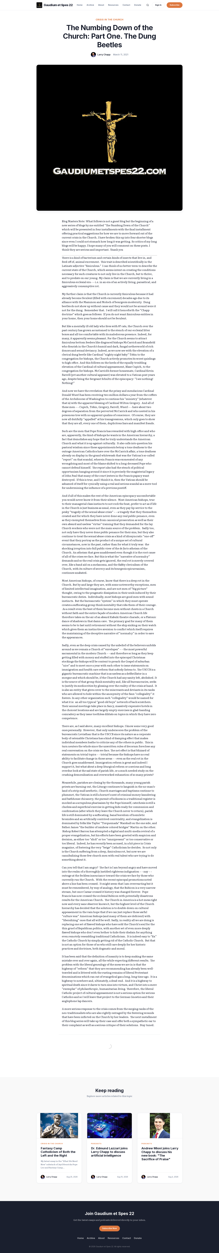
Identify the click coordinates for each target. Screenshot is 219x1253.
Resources (113, 5)
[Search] (147, 5)
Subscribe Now (109, 1228)
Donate (137, 5)
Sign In (158, 5)
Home (80, 5)
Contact (126, 5)
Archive (90, 5)
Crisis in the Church (109, 19)
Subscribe (174, 5)
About (101, 5)
